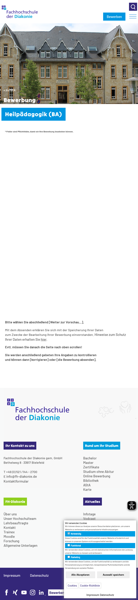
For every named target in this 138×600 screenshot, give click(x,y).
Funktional (75, 545)
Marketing (75, 557)
